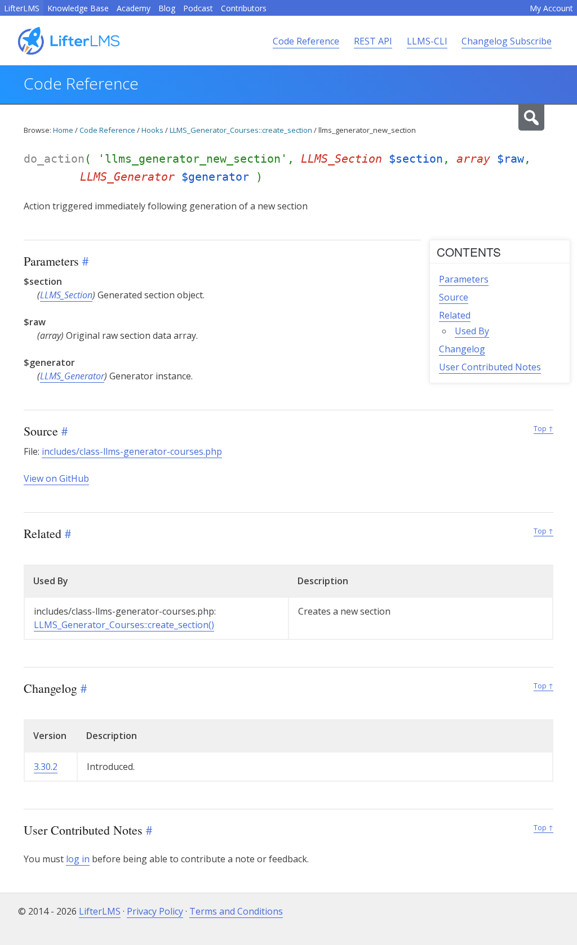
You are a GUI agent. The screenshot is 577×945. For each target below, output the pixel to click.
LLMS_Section (66, 295)
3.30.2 (45, 766)
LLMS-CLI (427, 41)
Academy (133, 8)
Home (63, 130)
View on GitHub (56, 478)
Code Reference (306, 41)
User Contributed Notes (490, 367)
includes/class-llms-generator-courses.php (132, 451)
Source (453, 297)
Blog (166, 8)
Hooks (152, 130)
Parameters (464, 279)
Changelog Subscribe (506, 41)
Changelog (462, 349)
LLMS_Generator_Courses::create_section (241, 130)
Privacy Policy (155, 911)
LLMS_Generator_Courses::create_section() (124, 625)
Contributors (244, 8)
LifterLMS (21, 8)
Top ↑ (543, 428)
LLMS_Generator (72, 376)
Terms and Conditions (236, 911)
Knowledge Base (78, 8)
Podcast (198, 8)
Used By (472, 331)
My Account (551, 8)
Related (455, 315)
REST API (373, 41)
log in (78, 859)
